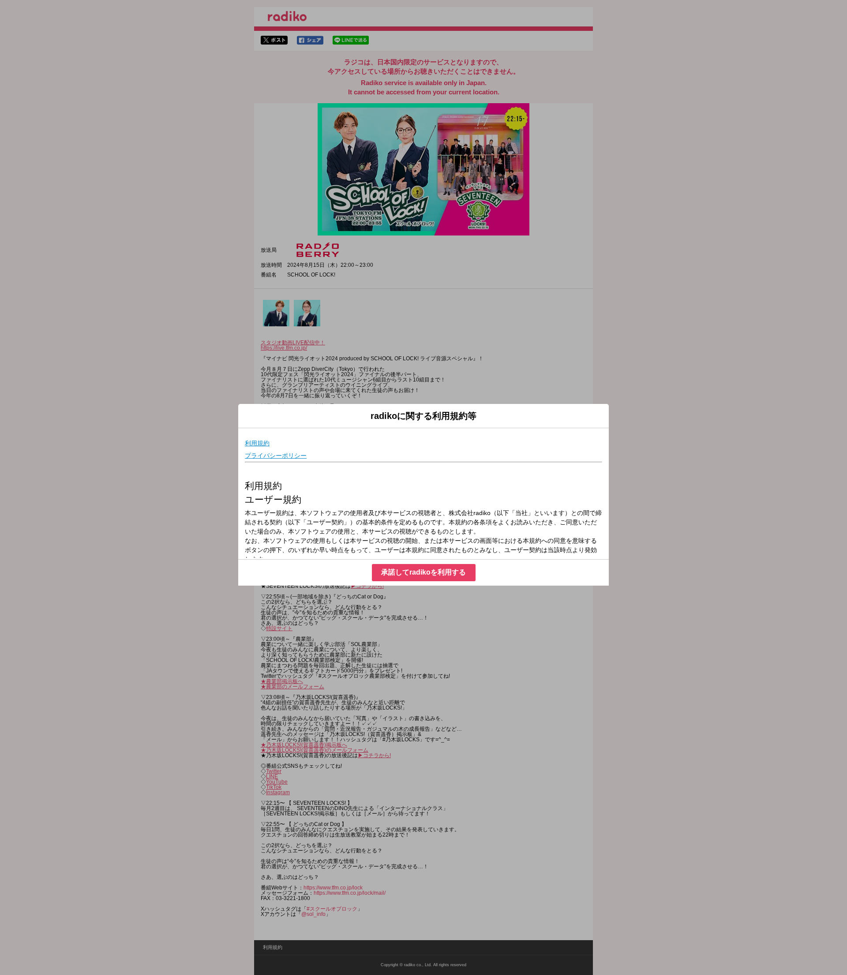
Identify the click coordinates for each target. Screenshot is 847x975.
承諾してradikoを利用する (423, 572)
